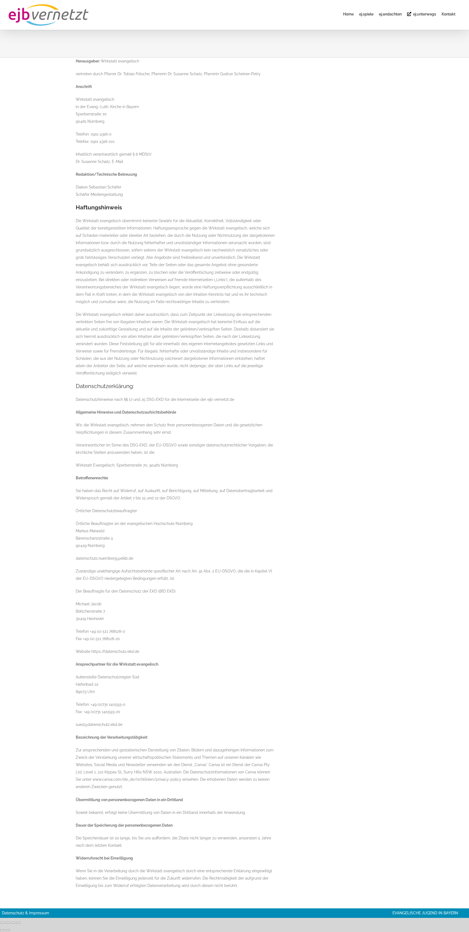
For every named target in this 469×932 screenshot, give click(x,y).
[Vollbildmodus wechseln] (7, 923)
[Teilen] (13, 923)
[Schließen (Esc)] (18, 923)
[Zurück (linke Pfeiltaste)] (2, 930)
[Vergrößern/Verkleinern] (2, 923)
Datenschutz (13, 913)
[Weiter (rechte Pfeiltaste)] (7, 930)
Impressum (39, 913)
